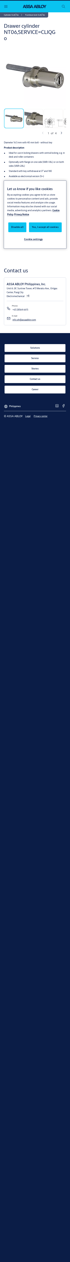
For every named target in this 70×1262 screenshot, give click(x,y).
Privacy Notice (21, 214)
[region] (35, 214)
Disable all (17, 227)
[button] (35, 14)
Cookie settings (33, 239)
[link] (13, 15)
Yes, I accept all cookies (45, 227)
